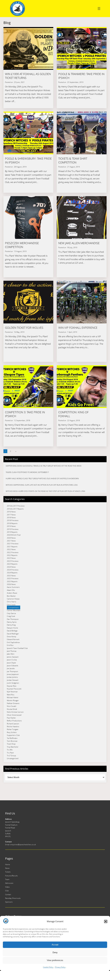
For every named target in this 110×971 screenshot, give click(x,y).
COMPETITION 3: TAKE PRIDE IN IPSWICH (25, 414)
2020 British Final (13, 535)
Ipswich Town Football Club (17, 648)
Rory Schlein (12, 732)
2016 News (11, 511)
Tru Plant (10, 752)
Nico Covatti (11, 706)
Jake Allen (10, 654)
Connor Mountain (13, 610)
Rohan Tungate (12, 729)
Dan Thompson (13, 619)
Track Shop (11, 744)
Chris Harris (11, 601)
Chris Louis (11, 604)
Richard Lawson (13, 723)
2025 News (11, 575)
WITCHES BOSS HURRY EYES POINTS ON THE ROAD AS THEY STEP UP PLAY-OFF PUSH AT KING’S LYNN (45, 491)
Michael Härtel (12, 697)
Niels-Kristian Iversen (15, 712)
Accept (55, 944)
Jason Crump (12, 660)
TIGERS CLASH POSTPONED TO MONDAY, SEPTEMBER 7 (27, 472)
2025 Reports (12, 581)
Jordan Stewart (12, 680)
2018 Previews (12, 520)
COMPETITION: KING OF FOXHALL (73, 414)
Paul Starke (11, 718)
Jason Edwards (12, 665)
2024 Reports (12, 572)
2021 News (11, 541)
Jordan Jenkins (12, 677)
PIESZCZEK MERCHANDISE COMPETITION (22, 245)
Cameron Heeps (13, 599)
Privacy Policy (60, 967)
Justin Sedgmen (13, 683)
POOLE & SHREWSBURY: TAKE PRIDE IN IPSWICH (28, 160)
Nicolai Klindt (12, 709)
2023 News (11, 558)
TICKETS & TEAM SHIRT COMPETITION (72, 160)
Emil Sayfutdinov (13, 642)
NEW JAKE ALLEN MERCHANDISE (79, 243)
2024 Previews (12, 570)
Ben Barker (11, 596)
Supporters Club (13, 735)
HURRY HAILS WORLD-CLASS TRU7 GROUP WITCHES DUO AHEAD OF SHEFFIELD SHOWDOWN (42, 478)
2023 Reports (12, 564)
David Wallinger (13, 633)
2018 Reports (12, 523)
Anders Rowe (12, 593)
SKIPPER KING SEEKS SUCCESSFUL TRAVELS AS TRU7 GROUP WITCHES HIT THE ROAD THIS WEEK (43, 466)
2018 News (11, 517)
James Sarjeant (12, 657)
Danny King (11, 625)
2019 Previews (12, 529)
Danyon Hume (12, 628)
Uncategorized (12, 758)
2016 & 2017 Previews (16, 506)
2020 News (11, 538)
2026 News (11, 584)
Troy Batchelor (12, 747)
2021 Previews (12, 543)
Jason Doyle (11, 663)
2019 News (11, 526)
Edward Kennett (13, 639)
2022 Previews (12, 552)
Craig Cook (11, 616)
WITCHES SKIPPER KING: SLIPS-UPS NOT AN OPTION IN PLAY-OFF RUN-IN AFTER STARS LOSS (42, 485)
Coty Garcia (11, 613)
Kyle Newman (12, 691)
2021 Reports (12, 546)
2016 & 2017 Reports (15, 509)
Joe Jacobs (11, 668)
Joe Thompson (12, 671)
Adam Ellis (11, 590)
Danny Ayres (12, 622)
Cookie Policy (48, 967)
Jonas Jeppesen (13, 674)
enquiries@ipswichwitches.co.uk (23, 844)
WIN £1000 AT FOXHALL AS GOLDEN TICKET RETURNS (28, 76)
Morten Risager (13, 700)
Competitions (13, 607)
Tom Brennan (12, 741)
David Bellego (12, 630)
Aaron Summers (13, 587)
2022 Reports (12, 555)
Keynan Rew (11, 686)
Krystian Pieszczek (14, 689)
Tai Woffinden (12, 738)
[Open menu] (99, 8)
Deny (55, 952)
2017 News (11, 514)
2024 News (11, 567)
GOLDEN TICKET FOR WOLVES (24, 328)
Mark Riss (10, 694)
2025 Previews (12, 578)
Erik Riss (10, 645)
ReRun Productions (14, 720)
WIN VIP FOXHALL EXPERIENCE (77, 328)
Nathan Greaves (13, 703)
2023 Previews (12, 561)
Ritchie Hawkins (13, 726)
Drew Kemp (11, 636)
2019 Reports (12, 532)
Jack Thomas (11, 651)
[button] (105, 921)
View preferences (55, 960)
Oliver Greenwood (14, 715)
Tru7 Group (11, 755)
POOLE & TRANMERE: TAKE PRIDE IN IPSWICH (81, 76)
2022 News (11, 549)
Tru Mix (10, 749)
